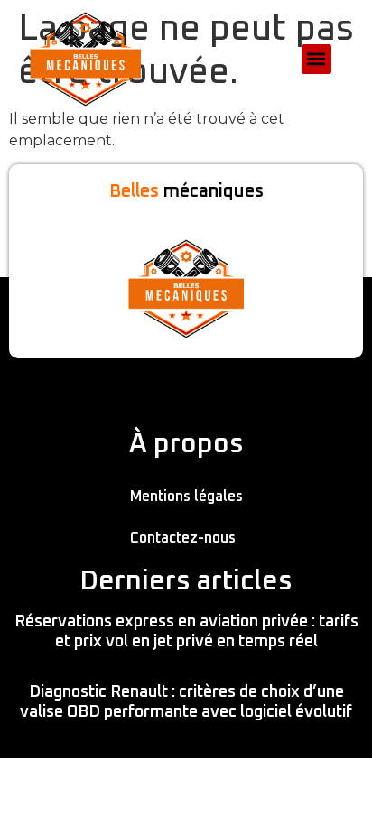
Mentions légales (186, 496)
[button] (316, 59)
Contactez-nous (183, 538)
